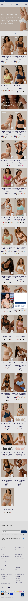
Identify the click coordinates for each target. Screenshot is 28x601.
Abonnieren (20, 302)
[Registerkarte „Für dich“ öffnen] (22, 594)
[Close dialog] (26, 293)
